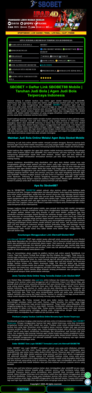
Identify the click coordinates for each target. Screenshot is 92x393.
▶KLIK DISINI (46, 65)
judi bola (39, 280)
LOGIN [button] (69, 389)
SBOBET (56, 105)
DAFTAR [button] (23, 389)
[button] (88, 382)
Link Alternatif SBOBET (16, 239)
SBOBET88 (30, 190)
